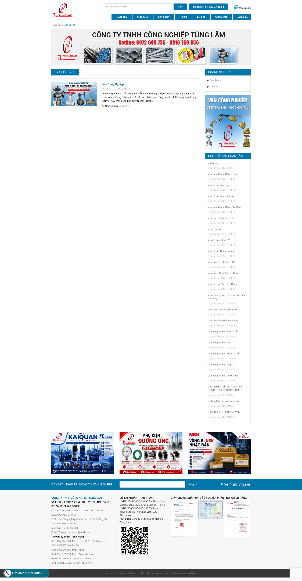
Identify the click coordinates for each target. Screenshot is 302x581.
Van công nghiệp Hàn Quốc (223, 331)
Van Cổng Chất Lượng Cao (223, 273)
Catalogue (243, 17)
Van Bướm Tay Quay (219, 185)
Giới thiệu (142, 17)
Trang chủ (121, 17)
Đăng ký (192, 484)
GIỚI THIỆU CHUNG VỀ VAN (224, 412)
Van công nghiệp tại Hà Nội (223, 375)
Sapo (194, 573)
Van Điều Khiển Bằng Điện (222, 174)
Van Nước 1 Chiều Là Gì (221, 262)
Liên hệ (201, 17)
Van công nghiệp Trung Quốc (224, 353)
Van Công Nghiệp (113, 84)
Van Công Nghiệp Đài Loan (223, 320)
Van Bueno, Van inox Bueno (223, 284)
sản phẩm (245, 7)
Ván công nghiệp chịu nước (223, 309)
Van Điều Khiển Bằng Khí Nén (224, 207)
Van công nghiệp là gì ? (221, 364)
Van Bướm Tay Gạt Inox (221, 196)
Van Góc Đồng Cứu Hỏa (221, 218)
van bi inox (214, 163)
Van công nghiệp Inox (220, 342)
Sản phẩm (163, 17)
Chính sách (221, 17)
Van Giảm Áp (215, 229)
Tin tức (183, 17)
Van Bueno (124, 106)
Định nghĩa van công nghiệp (223, 401)
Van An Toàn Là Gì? (219, 240)
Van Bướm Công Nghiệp (221, 251)
